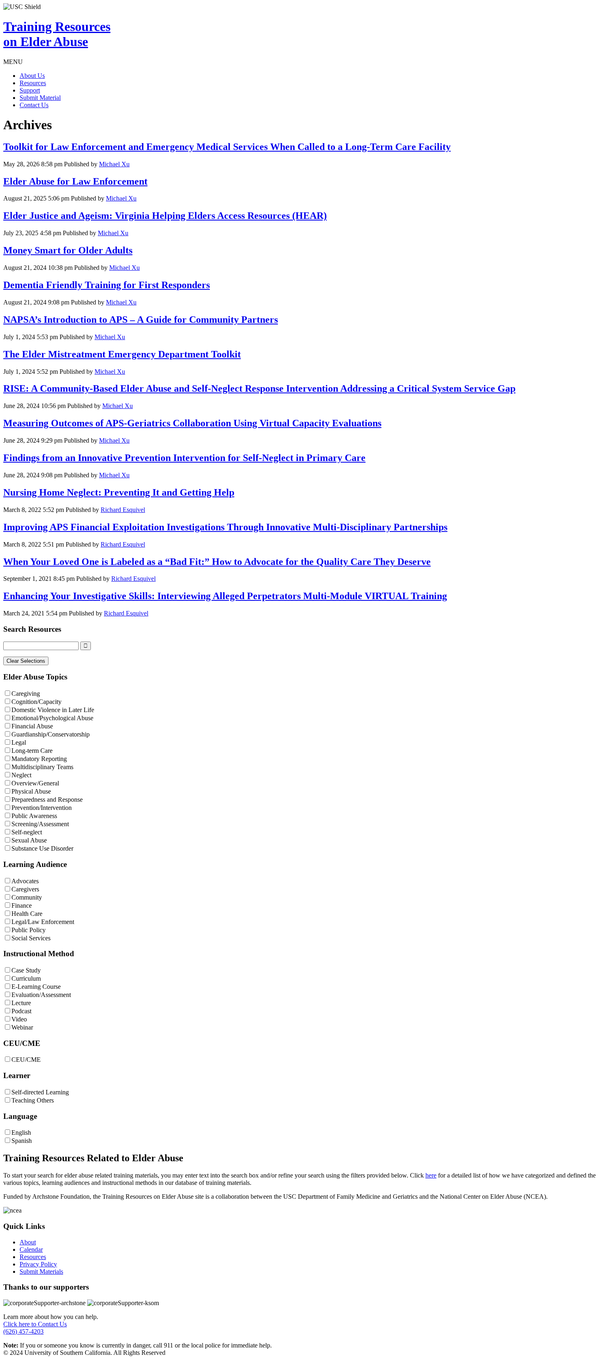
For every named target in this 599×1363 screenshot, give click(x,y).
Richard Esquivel (123, 509)
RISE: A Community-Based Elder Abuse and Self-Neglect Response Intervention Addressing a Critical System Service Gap (259, 388)
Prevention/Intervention (41, 807)
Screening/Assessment (40, 823)
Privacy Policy (38, 1264)
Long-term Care (32, 750)
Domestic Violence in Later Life (52, 709)
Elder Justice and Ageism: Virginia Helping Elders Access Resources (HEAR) (165, 215)
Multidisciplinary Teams (42, 766)
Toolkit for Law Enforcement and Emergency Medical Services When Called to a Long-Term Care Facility (227, 146)
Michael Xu (114, 164)
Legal (18, 742)
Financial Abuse (32, 726)
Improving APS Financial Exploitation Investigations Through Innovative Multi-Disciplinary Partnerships (225, 527)
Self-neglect (26, 832)
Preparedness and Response (47, 799)
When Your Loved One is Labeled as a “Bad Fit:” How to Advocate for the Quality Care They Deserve (217, 561)
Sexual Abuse (29, 840)
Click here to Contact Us (35, 1324)
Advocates (25, 881)
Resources (33, 82)
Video (19, 1019)
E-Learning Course (36, 986)
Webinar (22, 1027)
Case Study (26, 970)
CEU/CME (26, 1059)
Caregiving (25, 693)
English (21, 1132)
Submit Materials (41, 1271)
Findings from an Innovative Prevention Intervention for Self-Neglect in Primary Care (184, 457)
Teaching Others (32, 1100)
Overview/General (35, 783)
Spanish (21, 1140)
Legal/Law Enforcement (42, 921)
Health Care (26, 913)
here (430, 1175)
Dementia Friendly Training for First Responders (106, 285)
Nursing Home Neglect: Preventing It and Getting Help (118, 492)
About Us (32, 75)
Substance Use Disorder (42, 848)
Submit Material (40, 97)
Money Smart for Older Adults (67, 250)
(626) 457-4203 (23, 1331)
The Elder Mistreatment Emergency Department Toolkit (122, 354)
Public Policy (28, 929)
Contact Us (34, 104)
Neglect (21, 775)
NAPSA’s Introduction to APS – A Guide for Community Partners (140, 319)
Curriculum (26, 978)
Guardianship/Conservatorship (50, 734)
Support (30, 90)
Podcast (21, 1011)
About (28, 1242)
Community (26, 897)
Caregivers (25, 889)
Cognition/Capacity (36, 701)
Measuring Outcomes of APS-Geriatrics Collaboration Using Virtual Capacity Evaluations (192, 423)
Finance (21, 905)
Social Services (31, 938)
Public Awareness (34, 815)
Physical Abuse (31, 791)
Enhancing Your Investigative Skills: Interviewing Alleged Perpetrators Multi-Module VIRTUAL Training (225, 596)
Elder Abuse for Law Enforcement (75, 181)
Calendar (31, 1249)
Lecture (21, 1002)
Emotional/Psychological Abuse (52, 718)
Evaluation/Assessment (41, 994)
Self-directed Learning (40, 1092)
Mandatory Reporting (39, 758)
